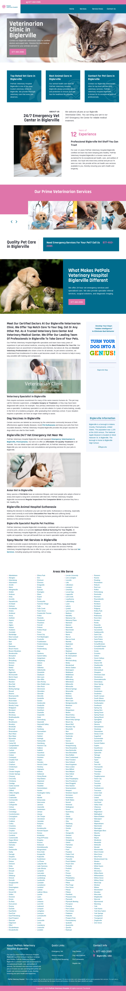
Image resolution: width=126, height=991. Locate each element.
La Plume (40, 861)
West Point (98, 856)
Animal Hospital (57, 955)
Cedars (11, 755)
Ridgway (97, 608)
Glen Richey (41, 682)
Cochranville (13, 800)
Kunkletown (41, 859)
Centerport (12, 757)
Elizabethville (13, 930)
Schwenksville (99, 649)
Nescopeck (70, 743)
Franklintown (41, 641)
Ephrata (40, 589)
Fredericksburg (42, 644)
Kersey (39, 833)
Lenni (39, 918)
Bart (10, 641)
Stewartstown (99, 727)
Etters (39, 594)
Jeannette (40, 807)
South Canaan (99, 696)
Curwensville (13, 838)
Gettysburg (41, 660)
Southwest (97, 705)
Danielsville (13, 849)
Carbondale (13, 748)
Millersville (69, 684)
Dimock (11, 878)
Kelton (39, 826)
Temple (96, 762)
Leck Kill (40, 904)
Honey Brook (41, 776)
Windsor (97, 885)
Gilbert (39, 665)
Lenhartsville (41, 916)
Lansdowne (41, 885)
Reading (97, 580)
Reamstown (98, 582)
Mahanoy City (70, 618)
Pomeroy (69, 906)
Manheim (69, 632)
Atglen (11, 625)
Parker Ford (70, 854)
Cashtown (12, 753)
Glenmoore (41, 689)
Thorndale (97, 771)
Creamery (12, 826)
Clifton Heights (14, 793)
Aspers (11, 620)
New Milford (70, 769)
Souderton (97, 693)
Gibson (39, 663)
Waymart (97, 835)
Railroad (69, 930)
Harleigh (40, 738)
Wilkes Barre (98, 873)
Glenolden (40, 691)
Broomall (12, 729)
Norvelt (68, 802)
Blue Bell (12, 686)
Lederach (40, 906)
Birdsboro (12, 679)
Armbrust (12, 613)
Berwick (11, 663)
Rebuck (97, 585)
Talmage (97, 755)
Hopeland (40, 781)
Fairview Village (43, 604)
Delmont (12, 864)
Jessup (39, 814)
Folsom (39, 627)
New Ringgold (71, 783)
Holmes (40, 771)
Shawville (97, 667)
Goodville (40, 698)
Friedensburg (42, 649)
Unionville (97, 795)
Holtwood (40, 774)
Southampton (98, 703)
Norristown (69, 797)
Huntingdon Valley (43, 793)
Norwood (69, 805)
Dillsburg (12, 875)
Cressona (12, 828)
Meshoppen (70, 670)
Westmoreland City (100, 859)
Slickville (97, 689)
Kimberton (40, 835)
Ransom (97, 575)
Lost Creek (69, 597)
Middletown (70, 675)
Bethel (11, 667)
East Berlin (12, 911)
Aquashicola (13, 601)
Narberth (69, 738)
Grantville (40, 712)
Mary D (68, 646)
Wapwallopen (99, 823)
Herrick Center (42, 764)
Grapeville (40, 715)
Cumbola (12, 835)
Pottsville (69, 916)
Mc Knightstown (71, 653)
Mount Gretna (70, 717)
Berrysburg (12, 660)
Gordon (39, 701)
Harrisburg (41, 743)
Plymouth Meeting (72, 901)
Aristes (11, 611)
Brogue (11, 719)
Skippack (97, 686)
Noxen (68, 809)
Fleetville (40, 618)
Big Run (11, 670)
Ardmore (12, 606)
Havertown (41, 755)
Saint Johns (98, 637)
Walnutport (98, 819)
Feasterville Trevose (44, 613)
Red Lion (97, 587)
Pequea (68, 875)
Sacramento (98, 630)
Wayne (96, 838)
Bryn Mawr (12, 736)
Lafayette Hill (41, 864)
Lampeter (40, 871)
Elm (38, 578)
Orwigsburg (70, 840)
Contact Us (111, 9)
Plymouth (69, 899)
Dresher (11, 890)
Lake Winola (41, 868)
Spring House (99, 715)
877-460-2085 (34, 2)
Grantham (40, 710)
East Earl (12, 913)
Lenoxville (40, 920)
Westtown (97, 864)
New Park (69, 776)
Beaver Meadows (15, 651)
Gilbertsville (41, 670)
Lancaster (40, 873)
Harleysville (41, 741)
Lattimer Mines (42, 892)
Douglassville (13, 882)
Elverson (40, 582)
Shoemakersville (100, 679)
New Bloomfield (71, 753)
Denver (11, 868)
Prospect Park (71, 918)
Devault (11, 871)
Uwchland (97, 802)
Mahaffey (69, 615)
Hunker (39, 790)
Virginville (97, 809)
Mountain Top (70, 727)
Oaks (67, 814)
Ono (67, 830)
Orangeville (70, 833)
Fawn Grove (41, 611)
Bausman (12, 646)
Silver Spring (98, 684)
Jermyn (39, 812)
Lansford (40, 887)
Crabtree (12, 821)
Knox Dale (41, 852)
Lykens (68, 606)
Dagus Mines (13, 840)
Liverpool (69, 587)
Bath (10, 644)
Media (68, 663)
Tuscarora (97, 790)
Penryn (68, 873)
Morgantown (70, 710)
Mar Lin (68, 637)
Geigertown (41, 658)
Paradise (69, 852)
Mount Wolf (70, 724)
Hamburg (40, 729)
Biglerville (12, 672)
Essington (40, 592)
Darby (11, 852)
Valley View (98, 805)
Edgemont (12, 923)
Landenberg (41, 875)
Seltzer (96, 656)
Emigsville (40, 585)
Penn (67, 871)
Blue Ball (12, 684)
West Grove (98, 854)
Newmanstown (71, 788)
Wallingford (98, 814)
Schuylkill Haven (100, 646)
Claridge (12, 783)
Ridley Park (98, 611)
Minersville (69, 691)
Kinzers (40, 842)
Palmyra (68, 847)
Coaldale (12, 795)
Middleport (69, 672)
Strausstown (98, 731)
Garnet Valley (42, 656)
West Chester (99, 852)
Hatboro (40, 748)
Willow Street (98, 880)
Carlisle (11, 750)
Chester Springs (14, 774)
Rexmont (97, 597)
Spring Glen (98, 710)
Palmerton (69, 845)
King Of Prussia (42, 838)
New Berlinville (71, 750)
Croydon (12, 830)
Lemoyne (40, 913)
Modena (68, 693)
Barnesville (13, 639)
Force (39, 632)
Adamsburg (13, 580)
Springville (98, 722)
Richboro (97, 604)
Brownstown (13, 731)
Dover (11, 885)
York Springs (98, 913)
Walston (97, 821)
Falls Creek (41, 608)
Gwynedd (40, 722)
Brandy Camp (13, 705)
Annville (11, 599)
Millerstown (70, 682)
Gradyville (40, 705)
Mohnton (69, 696)
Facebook (86, 988)
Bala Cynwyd (13, 637)
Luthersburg (70, 601)
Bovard (11, 691)
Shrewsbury (98, 682)
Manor (68, 634)
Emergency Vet (57, 951)
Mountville (69, 729)
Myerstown (69, 734)
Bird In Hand (13, 677)
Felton (39, 615)
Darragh (11, 854)
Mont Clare (69, 701)
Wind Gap (97, 882)
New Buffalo (70, 755)
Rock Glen (97, 618)
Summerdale (98, 738)
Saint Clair (97, 634)
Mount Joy (69, 722)
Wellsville (97, 845)
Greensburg (41, 719)
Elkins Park (41, 575)
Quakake (69, 923)
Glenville (40, 696)
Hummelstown (42, 788)
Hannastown (41, 731)
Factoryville (41, 601)
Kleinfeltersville (42, 847)
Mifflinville (69, 677)
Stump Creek (98, 734)
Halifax (39, 727)
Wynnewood (98, 901)
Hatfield (40, 750)
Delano (11, 861)
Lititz (67, 582)
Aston (11, 623)
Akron (11, 587)
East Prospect (14, 918)
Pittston (68, 892)
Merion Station (71, 667)
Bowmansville (14, 696)
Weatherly (97, 840)
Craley (11, 823)
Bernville (12, 658)
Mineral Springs (71, 689)
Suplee (96, 745)
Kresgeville (41, 854)
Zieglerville (98, 920)
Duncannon (13, 904)
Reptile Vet (76, 963)
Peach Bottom (71, 861)
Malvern (68, 625)
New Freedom (71, 760)
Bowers (11, 693)
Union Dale (98, 793)
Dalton (11, 847)
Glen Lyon (40, 677)
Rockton (97, 620)
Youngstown (98, 916)
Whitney (97, 868)
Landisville (41, 880)
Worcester (97, 894)
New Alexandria (71, 748)
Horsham (40, 783)
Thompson (98, 769)
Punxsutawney (71, 920)
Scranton (97, 653)
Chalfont (12, 762)
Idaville (39, 797)
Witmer (96, 887)
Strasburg (97, 729)
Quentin (68, 927)
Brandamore (13, 703)
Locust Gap (70, 592)
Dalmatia (12, 845)
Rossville (97, 625)
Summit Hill (98, 741)
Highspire (40, 769)
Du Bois (11, 901)
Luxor (68, 604)
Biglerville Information (102, 418)
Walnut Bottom (99, 816)
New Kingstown (71, 764)
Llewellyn (69, 589)
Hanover (40, 734)
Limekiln (40, 930)
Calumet (12, 741)
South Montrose (99, 701)
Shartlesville (98, 665)
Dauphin (12, 856)
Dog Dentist (76, 951)
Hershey (40, 767)
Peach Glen (70, 864)
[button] (11, 222)
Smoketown (98, 691)
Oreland (68, 835)
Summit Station (99, 743)
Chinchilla (12, 779)
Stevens (97, 724)
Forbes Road (41, 630)
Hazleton (40, 757)
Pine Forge (69, 885)
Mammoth (69, 627)
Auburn (11, 627)
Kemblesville (41, 828)
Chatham (12, 764)
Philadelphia (70, 878)
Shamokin (97, 660)
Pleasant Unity (71, 897)
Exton (39, 599)
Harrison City (41, 745)
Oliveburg (69, 823)
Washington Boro (100, 830)
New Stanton (70, 786)
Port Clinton (70, 911)
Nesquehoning (71, 745)
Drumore (12, 897)
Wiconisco (97, 871)
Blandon (12, 682)
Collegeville (13, 805)
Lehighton (40, 911)
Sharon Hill (98, 663)
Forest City (41, 634)
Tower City (97, 779)
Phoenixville (70, 880)
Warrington (98, 828)
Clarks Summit (14, 786)
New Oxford (70, 774)
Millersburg (69, 679)
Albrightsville (13, 589)
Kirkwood (40, 845)
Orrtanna (69, 838)
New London (70, 767)
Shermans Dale (99, 675)
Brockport (12, 710)
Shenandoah (98, 670)
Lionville (69, 580)
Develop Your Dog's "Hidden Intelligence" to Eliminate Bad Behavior (102, 328)
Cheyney (12, 776)
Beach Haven (13, 649)
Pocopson (69, 904)
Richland (97, 606)
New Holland (70, 762)
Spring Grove (98, 712)
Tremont (97, 781)
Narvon (68, 741)
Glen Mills (40, 679)
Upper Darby (98, 800)
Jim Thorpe (41, 816)
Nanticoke (69, 736)
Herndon (40, 762)
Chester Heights (14, 771)
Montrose (69, 705)
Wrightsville (98, 897)
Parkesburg (70, 856)
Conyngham (13, 816)
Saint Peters (98, 639)
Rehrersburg (98, 592)
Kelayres (40, 823)
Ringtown (97, 613)
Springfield (98, 719)
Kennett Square (42, 830)
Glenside (40, 693)
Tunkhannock (99, 788)
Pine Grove (70, 887)
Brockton (12, 712)
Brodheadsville (14, 717)
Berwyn (11, 665)
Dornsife (12, 880)
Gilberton (40, 667)
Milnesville (69, 686)
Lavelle (39, 894)
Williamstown (98, 875)
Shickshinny (98, 677)
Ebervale (12, 920)
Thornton (97, 774)
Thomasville (98, 767)
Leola (39, 923)
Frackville (40, 639)
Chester (11, 769)
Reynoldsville (99, 599)
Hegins (39, 760)
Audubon (12, 630)
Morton (68, 712)
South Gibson (99, 698)
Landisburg (41, 878)
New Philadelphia (72, 779)
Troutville (97, 786)
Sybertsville (98, 750)
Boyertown (12, 698)
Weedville (97, 842)
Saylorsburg (98, 641)
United (96, 797)
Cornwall (12, 819)
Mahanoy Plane (71, 620)
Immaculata (41, 800)
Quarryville (69, 925)
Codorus (12, 802)
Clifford (11, 790)
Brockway (12, 715)
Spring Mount (98, 717)
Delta (11, 866)
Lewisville (40, 927)
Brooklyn (12, 724)
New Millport (70, 771)
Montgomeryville (71, 703)
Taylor (96, 760)
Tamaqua (97, 757)
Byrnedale (12, 738)
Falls (39, 606)
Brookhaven (13, 722)
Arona (11, 615)
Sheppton (97, 672)
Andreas (12, 594)
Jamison (40, 805)
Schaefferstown (99, 644)
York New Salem (100, 911)
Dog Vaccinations (78, 955)
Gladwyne (40, 675)
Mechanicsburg (71, 660)
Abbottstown (13, 575)
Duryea (11, 906)
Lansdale (40, 882)
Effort (10, 925)
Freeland (40, 646)
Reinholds (97, 594)
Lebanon (40, 901)
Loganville (69, 594)
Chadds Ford (13, 760)
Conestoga (12, 812)
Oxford (68, 842)
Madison (69, 613)
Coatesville (13, 797)
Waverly (97, 833)
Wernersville (98, 849)
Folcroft (39, 625)
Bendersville (13, 653)
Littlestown (69, 585)
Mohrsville (69, 698)
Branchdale (13, 701)
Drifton (11, 894)
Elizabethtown (14, 927)
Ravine (96, 578)
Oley (67, 821)
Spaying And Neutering (60, 959)
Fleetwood (41, 620)
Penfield (68, 868)
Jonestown (41, 819)
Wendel (97, 847)
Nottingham (70, 807)
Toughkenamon (99, 776)
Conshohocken (14, 814)
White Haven (98, 866)
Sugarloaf (97, 736)
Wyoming (97, 904)
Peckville (69, 866)
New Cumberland (72, 757)
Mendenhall (70, 665)
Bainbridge (12, 634)
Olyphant (69, 826)
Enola (39, 587)
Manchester (70, 630)
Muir (67, 731)
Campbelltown (14, 745)
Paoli (67, 849)
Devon (11, 873)
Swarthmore (98, 748)
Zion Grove (98, 923)
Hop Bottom (41, 779)
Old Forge (69, 819)
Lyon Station (70, 611)
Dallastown (13, 842)
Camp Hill (12, 743)
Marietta (68, 641)
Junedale (40, 821)
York (95, 906)
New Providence (71, 781)
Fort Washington (43, 637)
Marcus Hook (70, 639)
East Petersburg (14, 916)
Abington (12, 578)
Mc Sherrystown (71, 656)
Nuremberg (70, 812)
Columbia (12, 809)
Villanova (97, 807)
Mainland (69, 623)
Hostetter (40, 786)
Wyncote (97, 899)
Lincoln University (72, 575)
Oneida (68, 828)
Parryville (69, 859)
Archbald (12, 604)
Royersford (98, 627)
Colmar (11, 807)
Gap (38, 651)
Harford (39, 736)
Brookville (12, 727)
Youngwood (98, 918)
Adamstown (13, 582)
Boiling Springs (14, 689)
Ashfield (11, 618)
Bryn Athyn (12, 734)
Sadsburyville (99, 632)
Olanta (68, 816)
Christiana (12, 781)
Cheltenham (13, 767)
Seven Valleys (99, 658)
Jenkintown (41, 809)
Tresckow (97, 783)
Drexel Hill (12, 892)
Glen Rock (41, 686)
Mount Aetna (70, 715)
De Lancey (12, 859)
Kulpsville (40, 856)
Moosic (68, 708)
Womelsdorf (98, 890)
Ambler (11, 592)
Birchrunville (13, 675)
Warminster (98, 826)
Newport (69, 790)
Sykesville (97, 753)
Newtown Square (72, 793)
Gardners (40, 653)
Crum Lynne (13, 833)
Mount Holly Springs (73, 719)
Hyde (39, 795)
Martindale (69, 644)
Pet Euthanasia (78, 959)
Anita (10, 597)
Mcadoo (68, 658)
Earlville (11, 908)
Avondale (12, 632)
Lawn (39, 897)
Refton (96, 589)
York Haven (98, 908)
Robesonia (98, 615)
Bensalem (12, 656)
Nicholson (69, 795)
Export (39, 597)
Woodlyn (97, 892)
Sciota (96, 651)
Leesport (40, 908)
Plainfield (69, 894)
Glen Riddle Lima (43, 684)
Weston (96, 861)
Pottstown (69, 913)
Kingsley (40, 840)
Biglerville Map (102, 370)
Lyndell (68, 608)
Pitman (68, 890)
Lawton (39, 899)
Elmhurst (40, 580)
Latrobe (40, 890)
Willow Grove (98, 878)
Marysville (69, 649)
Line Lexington (71, 578)
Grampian (40, 708)
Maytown (69, 651)
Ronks (96, 623)
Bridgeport (12, 708)
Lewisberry (41, 925)
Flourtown (40, 623)
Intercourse (41, 802)
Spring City (98, 708)
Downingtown (13, 887)
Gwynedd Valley (43, 724)
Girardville (40, 672)
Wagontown (98, 812)
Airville (11, 585)
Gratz (39, 717)
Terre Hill (97, 764)
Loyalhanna (70, 599)
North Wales (70, 800)
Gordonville (41, 703)
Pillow (68, 882)
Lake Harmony (42, 866)
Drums (11, 899)
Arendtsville (13, 608)
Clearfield (12, 788)
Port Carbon (70, 908)
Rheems (97, 601)
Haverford (40, 753)
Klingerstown (41, 849)
